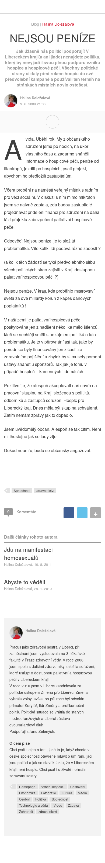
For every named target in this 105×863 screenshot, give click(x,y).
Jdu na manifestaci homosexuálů (28, 553)
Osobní (24, 799)
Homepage (27, 786)
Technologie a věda (33, 805)
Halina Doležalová (58, 24)
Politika (40, 799)
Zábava (73, 805)
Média (82, 793)
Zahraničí (26, 811)
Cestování (77, 786)
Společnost (22, 490)
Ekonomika (27, 793)
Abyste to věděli (24, 582)
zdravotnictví (45, 490)
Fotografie (48, 793)
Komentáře (21, 511)
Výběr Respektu (53, 786)
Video (58, 805)
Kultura (67, 793)
